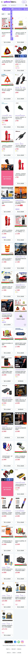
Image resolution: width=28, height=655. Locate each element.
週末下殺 (11, 30)
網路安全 (9, 652)
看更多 (11, 38)
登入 (24, 2)
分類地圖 (19, 652)
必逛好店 (11, 27)
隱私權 (14, 652)
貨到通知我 (20, 381)
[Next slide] (12, 23)
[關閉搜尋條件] (9, 5)
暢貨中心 (11, 15)
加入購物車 (8, 42)
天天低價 (11, 21)
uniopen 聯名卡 (18, 9)
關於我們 (14, 649)
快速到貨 (11, 18)
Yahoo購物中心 (10, 2)
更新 (24, 645)
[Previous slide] (2, 23)
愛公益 (11, 36)
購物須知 (19, 649)
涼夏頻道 (11, 24)
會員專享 (11, 33)
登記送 (11, 12)
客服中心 (8, 649)
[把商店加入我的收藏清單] (25, 325)
